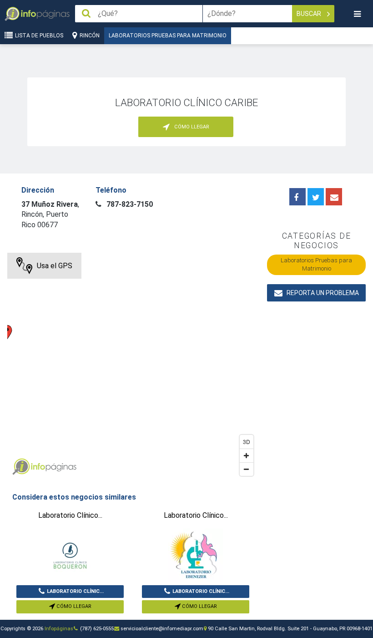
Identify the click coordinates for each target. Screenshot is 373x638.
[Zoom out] (246, 469)
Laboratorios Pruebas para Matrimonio (168, 35)
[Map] (132, 366)
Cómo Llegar (73, 606)
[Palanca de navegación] (357, 14)
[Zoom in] (246, 455)
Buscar (310, 13)
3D (246, 441)
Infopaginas (21, 467)
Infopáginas (59, 629)
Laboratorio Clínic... (75, 591)
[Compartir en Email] (334, 196)
